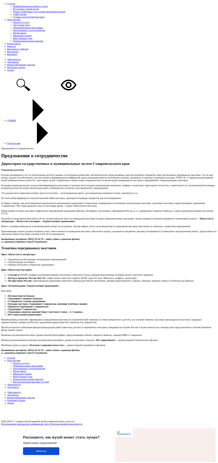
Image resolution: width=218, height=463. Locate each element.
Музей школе (19, 33)
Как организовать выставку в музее (31, 382)
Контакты (12, 54)
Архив (10, 70)
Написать (41, 451)
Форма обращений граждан (21, 64)
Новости (11, 46)
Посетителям (13, 19)
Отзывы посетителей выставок (28, 17)
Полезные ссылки (16, 67)
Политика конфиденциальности (66, 424)
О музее (11, 3)
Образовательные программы (28, 27)
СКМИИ (11, 120)
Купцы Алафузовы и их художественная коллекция (39, 11)
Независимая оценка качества (28, 41)
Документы (13, 62)
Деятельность (14, 59)
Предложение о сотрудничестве (29, 30)
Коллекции (12, 51)
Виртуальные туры (22, 38)
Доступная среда (21, 25)
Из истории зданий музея (26, 9)
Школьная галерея (22, 35)
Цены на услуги (21, 22)
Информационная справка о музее (30, 6)
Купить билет (14, 43)
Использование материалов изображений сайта (25, 424)
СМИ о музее (20, 14)
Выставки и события (17, 49)
